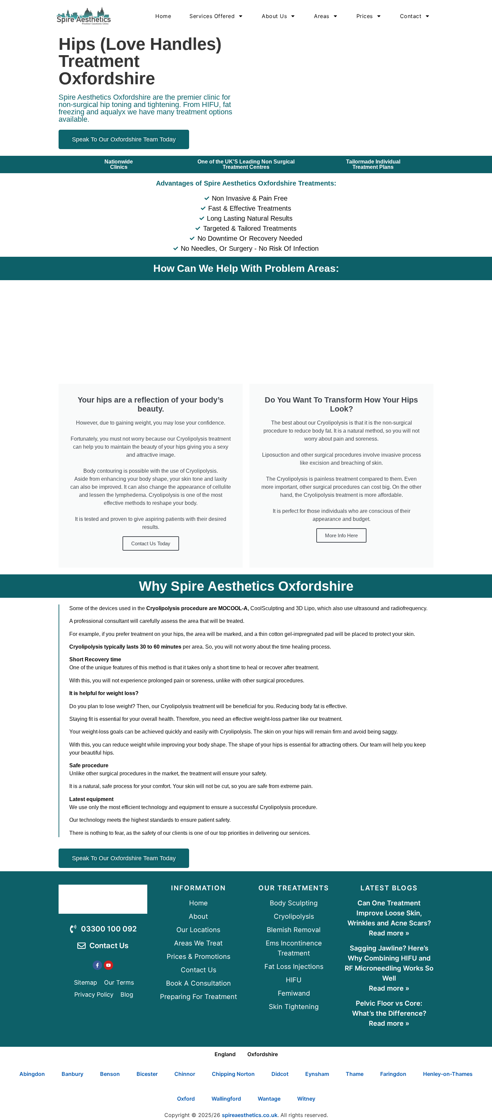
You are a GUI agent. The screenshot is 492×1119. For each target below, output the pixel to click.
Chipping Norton (233, 1074)
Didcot (280, 1074)
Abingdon (32, 1074)
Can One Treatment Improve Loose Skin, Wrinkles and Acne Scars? (389, 913)
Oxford (186, 1098)
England (225, 1054)
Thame (354, 1074)
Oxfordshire (262, 1054)
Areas (321, 16)
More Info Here (341, 535)
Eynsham (317, 1074)
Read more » (389, 933)
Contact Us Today (150, 543)
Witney (306, 1098)
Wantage (269, 1098)
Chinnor (184, 1074)
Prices (364, 16)
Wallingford (226, 1098)
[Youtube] (108, 965)
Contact (411, 16)
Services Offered (212, 16)
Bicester (147, 1074)
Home (163, 16)
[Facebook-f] (97, 965)
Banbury (72, 1074)
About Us (274, 16)
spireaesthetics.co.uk (249, 1115)
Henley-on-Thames (448, 1074)
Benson (110, 1074)
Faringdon (393, 1074)
